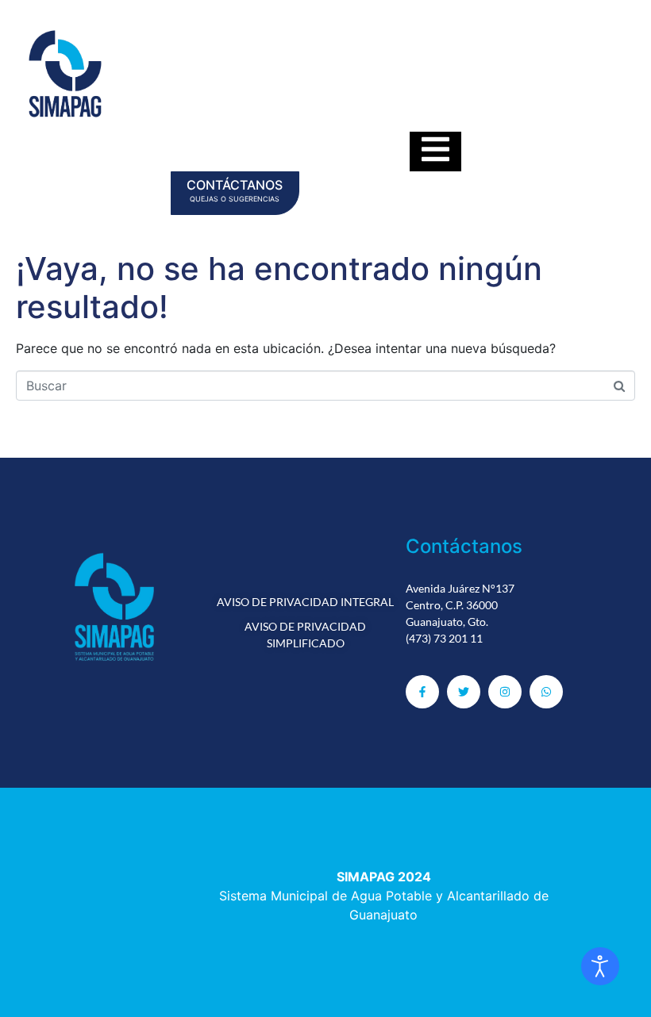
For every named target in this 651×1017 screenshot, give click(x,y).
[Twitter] (463, 691)
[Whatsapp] (546, 691)
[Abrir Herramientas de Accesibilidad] (600, 966)
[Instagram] (505, 691)
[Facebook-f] (422, 691)
